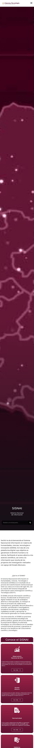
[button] (31, 3)
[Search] (30, 523)
